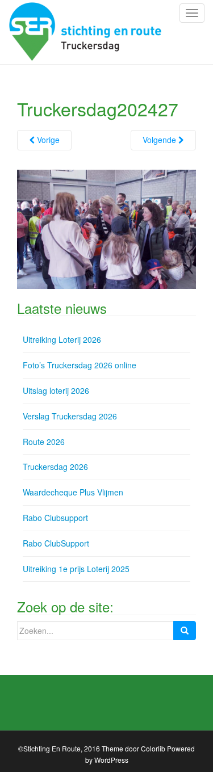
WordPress (111, 759)
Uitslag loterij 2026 (56, 390)
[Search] (184, 630)
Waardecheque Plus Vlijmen (73, 492)
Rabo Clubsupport (55, 517)
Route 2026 (44, 441)
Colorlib (153, 748)
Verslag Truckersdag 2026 (70, 416)
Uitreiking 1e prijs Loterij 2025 (76, 568)
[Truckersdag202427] (106, 228)
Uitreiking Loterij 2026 (62, 339)
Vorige (47, 139)
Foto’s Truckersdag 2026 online (79, 365)
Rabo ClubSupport (56, 543)
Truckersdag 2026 (55, 466)
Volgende (160, 139)
